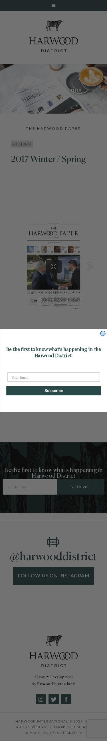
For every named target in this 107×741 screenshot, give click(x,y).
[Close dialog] (102, 333)
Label (12, 368)
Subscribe (53, 391)
